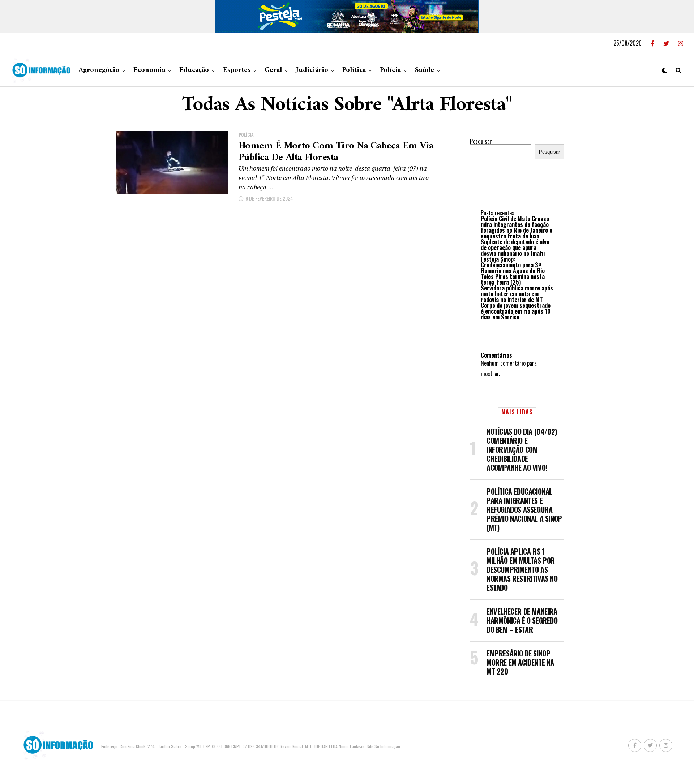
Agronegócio (98, 70)
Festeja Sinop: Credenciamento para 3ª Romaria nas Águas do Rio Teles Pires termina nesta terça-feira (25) (513, 271)
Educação (194, 70)
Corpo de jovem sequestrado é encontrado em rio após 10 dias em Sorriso (516, 311)
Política (354, 70)
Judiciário (312, 70)
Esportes (236, 70)
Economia (149, 70)
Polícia (390, 70)
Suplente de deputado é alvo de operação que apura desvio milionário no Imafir (515, 247)
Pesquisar (481, 141)
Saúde (424, 70)
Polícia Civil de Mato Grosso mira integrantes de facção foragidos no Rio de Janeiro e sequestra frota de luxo (516, 227)
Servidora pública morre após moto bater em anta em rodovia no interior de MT (517, 294)
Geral (273, 70)
